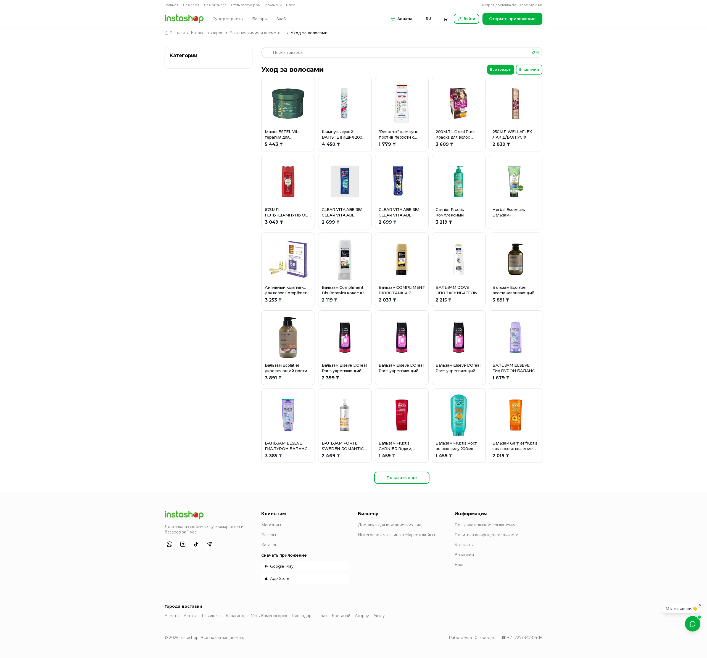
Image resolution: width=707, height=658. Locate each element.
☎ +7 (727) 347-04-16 (521, 637)
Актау (379, 615)
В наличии (529, 69)
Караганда (236, 615)
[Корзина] (445, 19)
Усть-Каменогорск (269, 615)
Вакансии (273, 5)
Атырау (362, 615)
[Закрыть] (700, 604)
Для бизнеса (215, 5)
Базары (260, 18)
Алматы (172, 615)
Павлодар (302, 615)
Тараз (321, 615)
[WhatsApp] (170, 544)
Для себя (191, 5)
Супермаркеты (227, 18)
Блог (290, 5)
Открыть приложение (512, 18)
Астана (190, 615)
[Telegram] (209, 544)
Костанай (341, 615)
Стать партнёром (245, 5)
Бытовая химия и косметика (257, 32)
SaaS (281, 18)
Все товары (500, 69)
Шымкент (211, 615)
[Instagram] (183, 544)
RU (428, 19)
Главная (171, 5)
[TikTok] (196, 544)
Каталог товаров (207, 32)
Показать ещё (402, 477)
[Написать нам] (692, 623)
